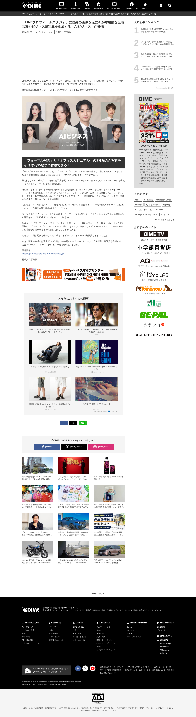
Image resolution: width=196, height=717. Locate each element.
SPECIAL (164, 640)
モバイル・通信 (28, 630)
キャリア (52, 627)
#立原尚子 (68, 32)
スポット (130, 627)
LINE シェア (83, 423)
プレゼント (161, 630)
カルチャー (131, 630)
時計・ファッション (104, 640)
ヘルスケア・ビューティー (107, 643)
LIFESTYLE (104, 622)
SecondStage (165, 643)
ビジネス (33, 13)
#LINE (58, 32)
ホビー (129, 633)
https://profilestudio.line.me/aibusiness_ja (43, 253)
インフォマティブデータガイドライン (138, 667)
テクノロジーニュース (30, 643)
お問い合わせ (159, 667)
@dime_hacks (102, 447)
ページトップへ (98, 593)
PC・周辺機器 (27, 640)
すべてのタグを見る (163, 220)
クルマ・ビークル (103, 627)
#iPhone (159, 209)
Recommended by (100, 411)
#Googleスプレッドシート (146, 214)
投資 (74, 630)
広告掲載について (158, 670)
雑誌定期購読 (116, 670)
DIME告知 (161, 627)
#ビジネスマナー (153, 205)
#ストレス (165, 214)
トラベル (100, 633)
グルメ (99, 630)
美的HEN (163, 653)
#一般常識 (148, 200)
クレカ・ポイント (80, 637)
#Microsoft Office (163, 200)
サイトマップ (118, 667)
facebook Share (64, 423)
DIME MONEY (78, 627)
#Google (138, 205)
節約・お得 (77, 633)
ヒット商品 (53, 633)
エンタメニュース (134, 637)
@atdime (48, 447)
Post (73, 423)
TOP (24, 13)
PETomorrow (165, 650)
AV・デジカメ (27, 627)
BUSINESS (56, 622)
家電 (23, 633)
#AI (50, 32)
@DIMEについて (105, 667)
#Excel (138, 200)
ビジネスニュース (47, 13)
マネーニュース (79, 640)
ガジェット (26, 637)
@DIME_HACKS (76, 447)
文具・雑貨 (101, 637)
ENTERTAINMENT (138, 622)
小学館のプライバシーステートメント (136, 670)
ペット (99, 646)
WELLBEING (164, 647)
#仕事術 (166, 205)
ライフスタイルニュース (106, 650)
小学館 (107, 670)
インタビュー (54, 637)
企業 (51, 630)
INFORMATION (167, 622)
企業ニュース (166, 635)
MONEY (79, 622)
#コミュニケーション (144, 209)
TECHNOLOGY (32, 622)
